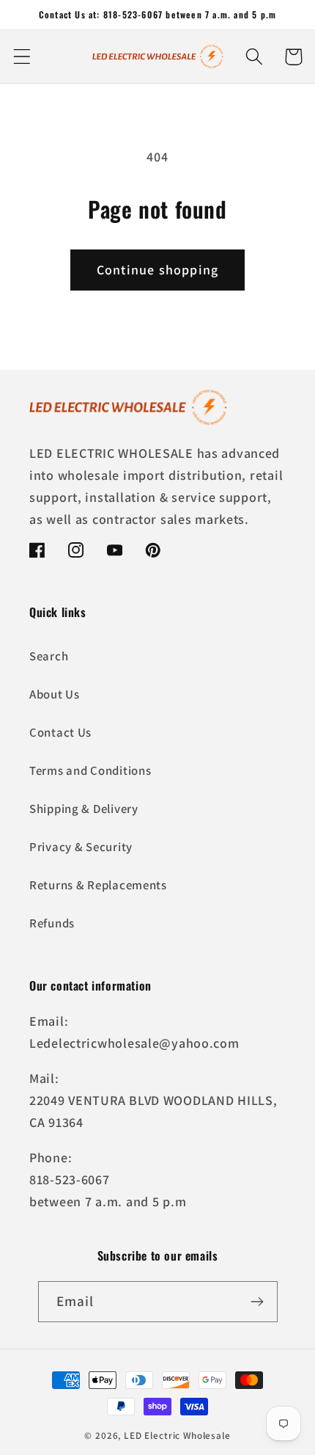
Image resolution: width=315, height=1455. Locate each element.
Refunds (52, 923)
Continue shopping (157, 269)
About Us (54, 694)
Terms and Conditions (90, 770)
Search (48, 656)
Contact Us (60, 732)
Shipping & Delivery (83, 809)
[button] (22, 56)
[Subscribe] (257, 1301)
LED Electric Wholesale (177, 1435)
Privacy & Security (81, 847)
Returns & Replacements (98, 885)
